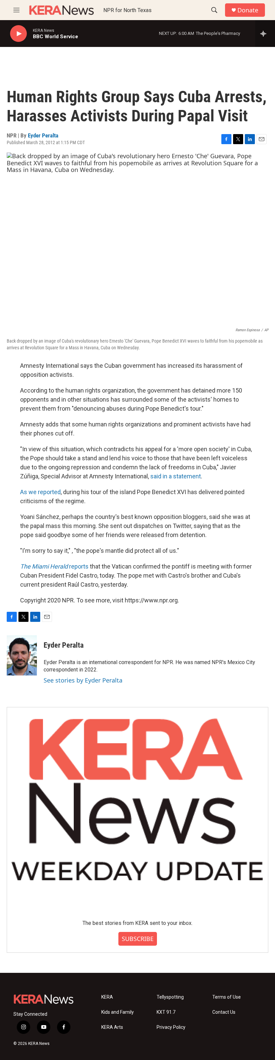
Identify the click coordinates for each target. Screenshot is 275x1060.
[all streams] (265, 33)
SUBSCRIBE (138, 939)
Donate (247, 10)
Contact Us (223, 1012)
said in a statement (175, 476)
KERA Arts (112, 1027)
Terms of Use (226, 997)
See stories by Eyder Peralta (83, 680)
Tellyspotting (170, 997)
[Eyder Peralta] (22, 655)
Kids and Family (117, 1012)
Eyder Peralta (43, 135)
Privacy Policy (171, 1027)
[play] (18, 34)
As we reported (40, 491)
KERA (107, 997)
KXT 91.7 (166, 1012)
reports (54, 566)
